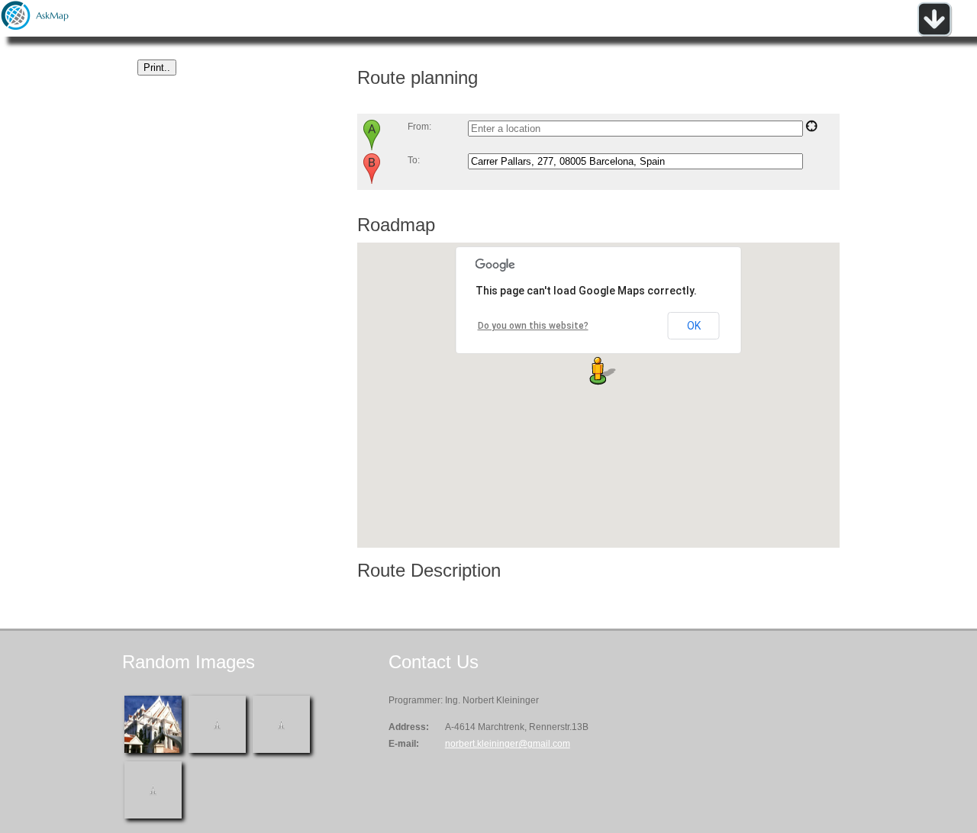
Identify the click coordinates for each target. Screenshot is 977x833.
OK (694, 326)
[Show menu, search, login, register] (934, 33)
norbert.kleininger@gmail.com (507, 743)
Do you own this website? (533, 325)
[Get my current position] (811, 129)
